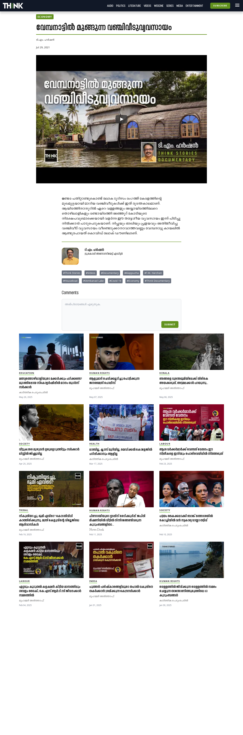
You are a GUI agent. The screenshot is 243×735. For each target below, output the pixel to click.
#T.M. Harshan (153, 273)
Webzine (158, 6)
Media (179, 6)
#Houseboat (70, 280)
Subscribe (220, 5)
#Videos (90, 273)
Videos (147, 6)
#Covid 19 (115, 280)
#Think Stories (71, 273)
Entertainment (194, 6)
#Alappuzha (131, 273)
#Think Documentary (157, 280)
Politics (120, 6)
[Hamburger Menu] (236, 5)
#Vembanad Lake (93, 280)
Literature (134, 6)
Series (170, 6)
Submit (169, 324)
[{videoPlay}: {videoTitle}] (121, 119)
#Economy (133, 280)
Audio (110, 6)
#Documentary (110, 273)
